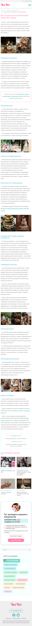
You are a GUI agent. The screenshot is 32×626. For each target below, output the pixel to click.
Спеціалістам (8, 591)
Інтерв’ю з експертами (18, 587)
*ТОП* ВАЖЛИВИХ (12, 560)
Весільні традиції (20, 490)
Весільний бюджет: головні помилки (16, 438)
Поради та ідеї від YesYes (6, 469)
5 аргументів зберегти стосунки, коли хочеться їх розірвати (16, 445)
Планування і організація (11, 572)
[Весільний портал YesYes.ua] (5, 5)
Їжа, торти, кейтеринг (10, 580)
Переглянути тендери (16, 536)
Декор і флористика (9, 576)
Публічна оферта (16, 618)
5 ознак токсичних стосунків (6, 493)
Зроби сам (7, 587)
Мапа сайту (8, 618)
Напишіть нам (28, 1)
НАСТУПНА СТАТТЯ (16, 441)
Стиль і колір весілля (10, 568)
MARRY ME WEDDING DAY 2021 (8, 471)
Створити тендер (16, 540)
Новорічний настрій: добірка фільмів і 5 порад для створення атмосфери (24, 473)
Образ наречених (22, 580)
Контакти (24, 618)
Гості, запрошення (20, 583)
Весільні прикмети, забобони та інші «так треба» (23, 494)
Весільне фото (23, 572)
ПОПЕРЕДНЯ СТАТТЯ (16, 435)
